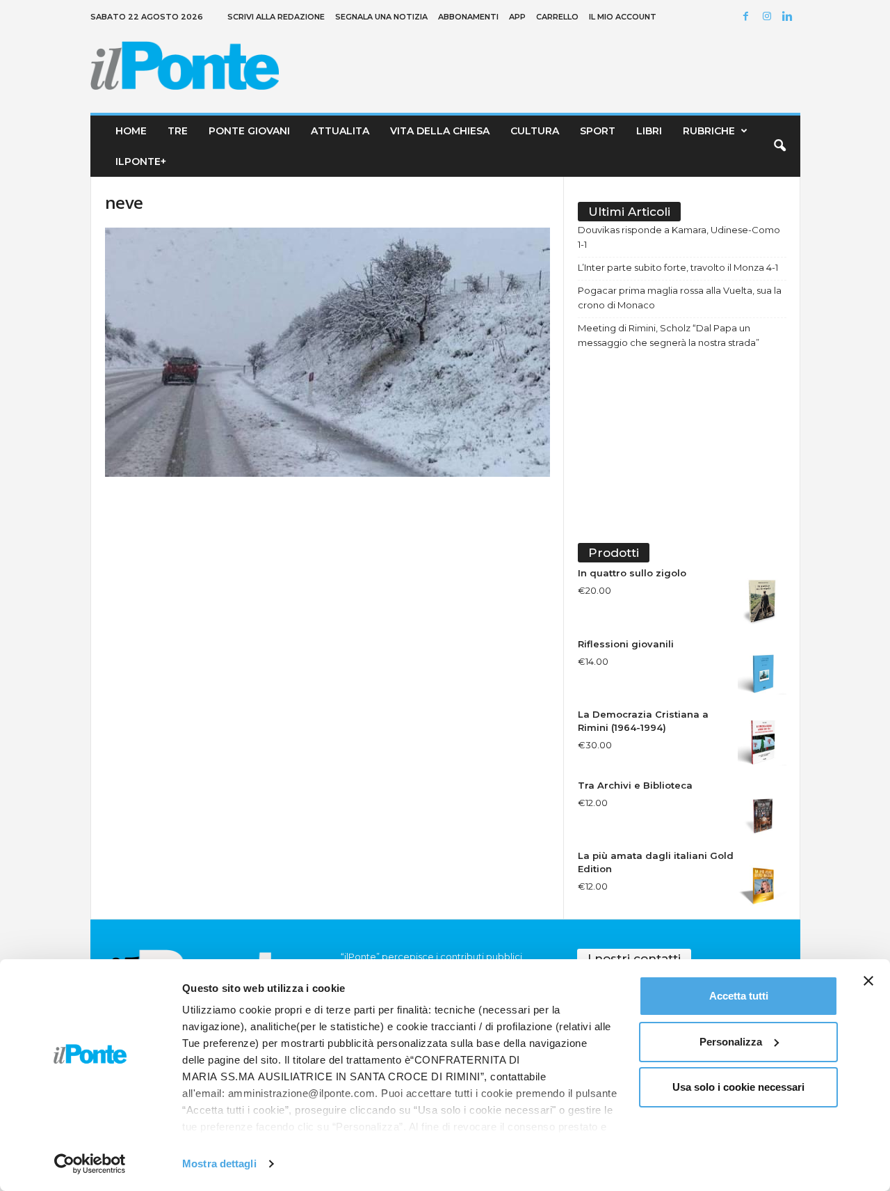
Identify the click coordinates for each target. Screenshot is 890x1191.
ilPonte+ (140, 161)
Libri (649, 131)
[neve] (327, 352)
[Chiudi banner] (868, 981)
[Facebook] (748, 17)
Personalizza (730, 1042)
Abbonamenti (468, 17)
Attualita (340, 131)
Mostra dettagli (219, 1163)
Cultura (534, 131)
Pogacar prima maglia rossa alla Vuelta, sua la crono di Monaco (680, 297)
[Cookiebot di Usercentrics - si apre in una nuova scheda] (90, 1163)
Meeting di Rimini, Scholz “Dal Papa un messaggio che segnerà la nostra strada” (668, 335)
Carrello (557, 17)
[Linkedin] (790, 17)
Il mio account (622, 17)
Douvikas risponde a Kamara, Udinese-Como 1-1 (679, 237)
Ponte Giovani (249, 131)
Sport (597, 131)
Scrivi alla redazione (276, 17)
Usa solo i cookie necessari (738, 1087)
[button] (779, 146)
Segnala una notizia (381, 17)
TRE (178, 131)
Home (131, 131)
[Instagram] (769, 17)
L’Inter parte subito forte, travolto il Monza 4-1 (678, 267)
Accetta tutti (738, 996)
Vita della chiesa (440, 131)
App (517, 17)
